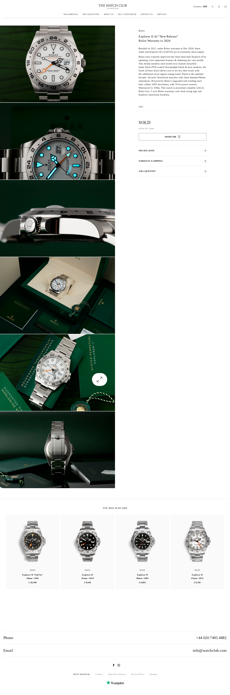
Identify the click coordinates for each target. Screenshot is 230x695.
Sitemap (153, 674)
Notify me (170, 137)
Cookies (99, 674)
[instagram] (117, 665)
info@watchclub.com (210, 650)
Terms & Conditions (117, 674)
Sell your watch (127, 14)
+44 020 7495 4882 (211, 638)
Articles (161, 14)
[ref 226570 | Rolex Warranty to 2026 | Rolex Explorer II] (57, 64)
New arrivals (71, 14)
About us (109, 14)
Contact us (147, 14)
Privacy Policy (137, 674)
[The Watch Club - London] (96, 6)
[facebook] (112, 665)
